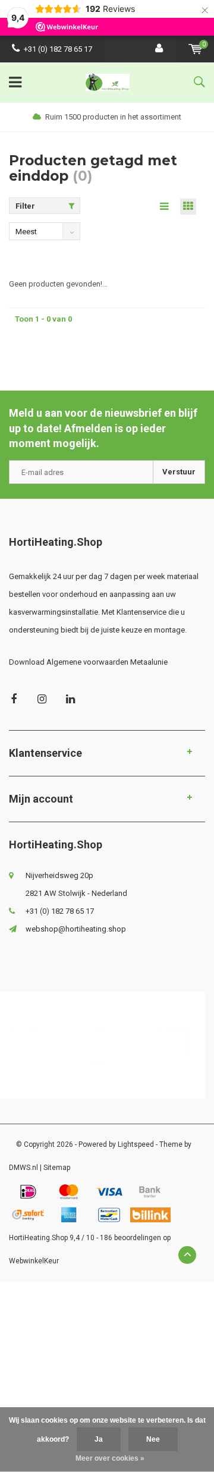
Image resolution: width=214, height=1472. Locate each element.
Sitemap (56, 1167)
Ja (99, 1439)
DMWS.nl (23, 1167)
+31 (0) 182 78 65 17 (58, 49)
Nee (153, 1439)
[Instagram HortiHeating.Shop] (42, 698)
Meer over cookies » (109, 1458)
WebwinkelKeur (34, 1261)
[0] (195, 49)
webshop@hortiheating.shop (76, 928)
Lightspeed (136, 1144)
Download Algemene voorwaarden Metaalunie (88, 662)
